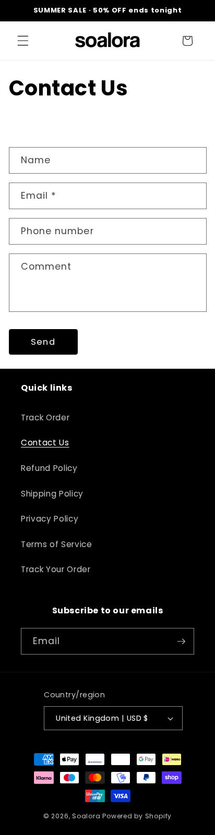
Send (43, 342)
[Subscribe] (181, 641)
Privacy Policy (49, 518)
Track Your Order (56, 569)
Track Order (45, 417)
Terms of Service (56, 544)
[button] (22, 40)
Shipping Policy (52, 493)
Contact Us (45, 442)
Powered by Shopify (137, 816)
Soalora (86, 816)
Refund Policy (49, 468)
